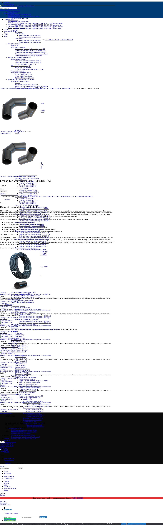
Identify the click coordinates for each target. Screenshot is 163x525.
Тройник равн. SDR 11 (22, 369)
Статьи (6, 450)
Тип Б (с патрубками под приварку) (26, 319)
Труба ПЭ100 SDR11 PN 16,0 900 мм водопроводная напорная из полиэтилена (25, 387)
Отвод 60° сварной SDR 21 (27, 203)
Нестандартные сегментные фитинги (27, 178)
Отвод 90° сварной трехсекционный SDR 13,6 (34, 209)
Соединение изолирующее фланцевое (23, 324)
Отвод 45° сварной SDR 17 (27, 185)
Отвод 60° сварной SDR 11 (27, 198)
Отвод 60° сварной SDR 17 (27, 202)
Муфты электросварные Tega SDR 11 (38, 404)
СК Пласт (8, 463)
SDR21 (17, 134)
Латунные (14, 328)
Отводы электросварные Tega (32, 408)
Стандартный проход (18, 341)
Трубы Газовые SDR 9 (18, 352)
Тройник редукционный (27, 392)
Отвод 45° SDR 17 (21, 360)
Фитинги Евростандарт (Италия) (25, 377)
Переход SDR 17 (20, 367)
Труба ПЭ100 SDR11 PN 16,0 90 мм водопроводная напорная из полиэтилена (25, 339)
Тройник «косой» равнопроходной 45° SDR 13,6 (34, 234)
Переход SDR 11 (20, 365)
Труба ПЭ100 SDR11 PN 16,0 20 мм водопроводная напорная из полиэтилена (25, 310)
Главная (2, 88)
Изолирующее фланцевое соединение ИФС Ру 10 (35, 316)
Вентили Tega (27, 399)
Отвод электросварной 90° (35, 411)
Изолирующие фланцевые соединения (23, 312)
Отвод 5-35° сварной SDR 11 (28, 190)
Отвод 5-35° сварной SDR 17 (28, 193)
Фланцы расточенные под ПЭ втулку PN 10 (25, 295)
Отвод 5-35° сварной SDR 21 (28, 195)
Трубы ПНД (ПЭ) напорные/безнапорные (21, 6)
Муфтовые (18, 333)
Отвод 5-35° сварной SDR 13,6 (29, 192)
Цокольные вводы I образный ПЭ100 (23, 435)
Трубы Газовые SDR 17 (18, 348)
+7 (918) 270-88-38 (77, 498)
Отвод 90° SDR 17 (21, 363)
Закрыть (2, 466)
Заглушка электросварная (27, 379)
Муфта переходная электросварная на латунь (33, 380)
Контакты (7, 440)
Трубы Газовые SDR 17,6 (19, 350)
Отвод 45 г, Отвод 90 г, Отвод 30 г (30, 386)
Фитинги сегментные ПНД (33, 88)
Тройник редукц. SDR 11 (23, 372)
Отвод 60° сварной (48, 88)
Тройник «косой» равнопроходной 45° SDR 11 (34, 232)
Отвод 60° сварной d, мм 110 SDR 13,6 (12, 131)
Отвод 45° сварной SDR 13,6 (28, 183)
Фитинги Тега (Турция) (22, 394)
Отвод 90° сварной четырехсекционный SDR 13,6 (35, 217)
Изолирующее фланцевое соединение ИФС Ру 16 (35, 318)
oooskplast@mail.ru (17, 431)
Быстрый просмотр (6, 305)
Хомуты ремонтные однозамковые (22, 302)
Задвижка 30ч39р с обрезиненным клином (25, 16)
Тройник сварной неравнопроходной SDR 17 (33, 244)
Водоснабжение (9, 13)
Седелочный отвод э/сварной (28, 389)
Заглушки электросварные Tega (33, 401)
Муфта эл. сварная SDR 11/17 (28, 384)
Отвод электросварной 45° (35, 409)
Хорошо (123, 524)
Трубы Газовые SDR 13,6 (19, 346)
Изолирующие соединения (16, 306)
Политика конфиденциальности (136, 524)
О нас (5, 448)
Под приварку (19, 335)
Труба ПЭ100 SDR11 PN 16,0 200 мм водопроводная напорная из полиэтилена (25, 402)
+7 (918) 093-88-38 (6, 444)
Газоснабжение (9, 460)
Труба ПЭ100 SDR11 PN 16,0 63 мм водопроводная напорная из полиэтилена (25, 294)
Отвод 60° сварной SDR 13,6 (28, 200)
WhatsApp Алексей (10, 520)
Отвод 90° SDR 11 (21, 362)
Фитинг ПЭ (11, 353)
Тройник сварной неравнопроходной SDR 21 (33, 246)
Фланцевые (18, 336)
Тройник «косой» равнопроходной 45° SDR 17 (34, 236)
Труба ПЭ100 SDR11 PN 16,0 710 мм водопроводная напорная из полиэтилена (25, 355)
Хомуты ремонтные (14, 11)
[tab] (59, 200)
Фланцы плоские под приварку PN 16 (23, 292)
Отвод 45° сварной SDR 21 (27, 186)
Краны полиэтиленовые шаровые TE (31, 396)
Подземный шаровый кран (16, 338)
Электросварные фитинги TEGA (29, 398)
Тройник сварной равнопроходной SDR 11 (33, 249)
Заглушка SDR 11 (20, 357)
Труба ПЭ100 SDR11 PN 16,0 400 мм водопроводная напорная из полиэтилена (25, 371)
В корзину (3, 191)
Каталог (6, 438)
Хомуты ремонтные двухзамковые (22, 300)
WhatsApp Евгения (10, 519)
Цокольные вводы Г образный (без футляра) (25, 437)
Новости (6, 452)
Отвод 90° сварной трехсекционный (27, 205)
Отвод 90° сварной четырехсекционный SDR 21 (34, 221)
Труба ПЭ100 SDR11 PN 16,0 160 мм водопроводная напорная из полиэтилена (25, 325)
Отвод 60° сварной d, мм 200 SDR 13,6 (12, 176)
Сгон (16, 311)
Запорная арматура (14, 9)
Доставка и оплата (10, 442)
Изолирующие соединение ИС (21, 307)
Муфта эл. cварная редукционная (29, 382)
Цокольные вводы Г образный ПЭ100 (23, 438)
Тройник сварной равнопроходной (26, 248)
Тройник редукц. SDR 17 (23, 374)
